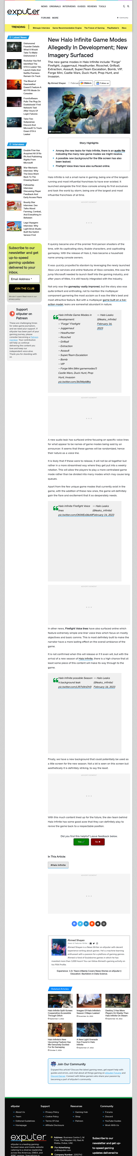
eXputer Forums (113, 1073)
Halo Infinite (86, 659)
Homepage (21, 1125)
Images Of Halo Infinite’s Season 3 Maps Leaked (88, 1012)
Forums (45, 17)
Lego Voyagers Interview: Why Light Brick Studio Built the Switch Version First (32, 229)
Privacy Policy (52, 1112)
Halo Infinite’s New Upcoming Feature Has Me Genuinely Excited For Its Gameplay (59, 1044)
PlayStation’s (113, 28)
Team (18, 1117)
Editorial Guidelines (25, 1121)
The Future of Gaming (94, 28)
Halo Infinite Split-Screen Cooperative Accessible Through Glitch (60, 1013)
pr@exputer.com (63, 1150)
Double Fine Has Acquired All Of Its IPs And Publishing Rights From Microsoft (33, 157)
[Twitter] (80, 924)
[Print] (103, 924)
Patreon (79, 1121)
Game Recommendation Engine (67, 28)
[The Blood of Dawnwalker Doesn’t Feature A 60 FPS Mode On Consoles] (14, 85)
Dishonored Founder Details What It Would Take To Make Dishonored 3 (31, 50)
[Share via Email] (98, 924)
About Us (20, 1112)
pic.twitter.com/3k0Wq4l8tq (74, 382)
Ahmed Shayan (57, 83)
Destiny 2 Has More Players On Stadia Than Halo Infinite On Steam (116, 1013)
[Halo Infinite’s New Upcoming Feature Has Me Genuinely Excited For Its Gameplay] (60, 1030)
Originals (55, 6)
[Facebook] (74, 924)
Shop (77, 1117)
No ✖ (97, 842)
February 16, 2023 (104, 687)
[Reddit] (92, 924)
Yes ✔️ (81, 842)
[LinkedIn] (86, 924)
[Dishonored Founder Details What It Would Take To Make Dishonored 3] (14, 48)
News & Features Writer (77, 944)
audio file (119, 151)
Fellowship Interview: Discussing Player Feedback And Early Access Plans (33, 191)
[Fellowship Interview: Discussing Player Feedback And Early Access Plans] (14, 189)
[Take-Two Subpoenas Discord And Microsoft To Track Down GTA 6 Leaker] (14, 123)
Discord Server (58, 1076)
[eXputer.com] (23, 12)
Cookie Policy (52, 1117)
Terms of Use (52, 1121)
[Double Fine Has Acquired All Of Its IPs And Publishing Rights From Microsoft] (14, 154)
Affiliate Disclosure (54, 1125)
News (44, 6)
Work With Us (112, 1125)
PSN (57, 965)
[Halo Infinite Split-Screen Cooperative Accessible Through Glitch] (60, 1001)
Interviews (69, 6)
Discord (109, 1117)
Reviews (92, 6)
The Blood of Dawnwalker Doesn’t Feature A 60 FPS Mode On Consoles (32, 87)
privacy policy (14, 300)
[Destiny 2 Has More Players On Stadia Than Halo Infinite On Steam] (117, 1001)
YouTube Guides (113, 1121)
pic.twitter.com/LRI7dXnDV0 (74, 687)
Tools (102, 6)
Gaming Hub (81, 1112)
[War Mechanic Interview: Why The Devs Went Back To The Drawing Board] (14, 172)
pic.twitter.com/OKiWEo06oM (75, 515)
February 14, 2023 (103, 515)
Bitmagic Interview (41, 28)
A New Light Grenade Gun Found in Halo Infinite (87, 1042)
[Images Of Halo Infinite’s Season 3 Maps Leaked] (89, 1001)
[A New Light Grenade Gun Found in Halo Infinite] (89, 1030)
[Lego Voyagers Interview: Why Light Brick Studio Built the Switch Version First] (14, 227)
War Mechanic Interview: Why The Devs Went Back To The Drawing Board (31, 174)
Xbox (124, 28)
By (49, 83)
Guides (81, 6)
